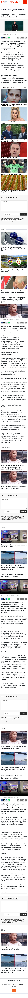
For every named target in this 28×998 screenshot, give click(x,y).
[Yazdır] (18, 37)
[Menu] (25, 2)
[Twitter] (4, 37)
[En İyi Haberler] (10, 2)
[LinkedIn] (6, 37)
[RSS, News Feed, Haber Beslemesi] (14, 990)
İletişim (14, 984)
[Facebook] (2, 37)
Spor (10, 9)
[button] (21, 37)
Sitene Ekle (13, 986)
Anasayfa (5, 9)
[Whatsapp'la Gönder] (9, 37)
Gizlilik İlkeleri (21, 984)
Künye (9, 984)
